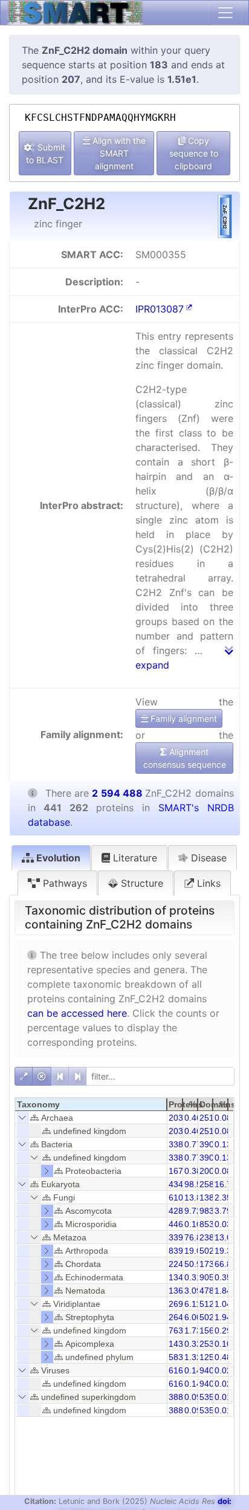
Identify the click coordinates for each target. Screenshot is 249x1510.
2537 (209, 1344)
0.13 (223, 1144)
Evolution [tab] (57, 858)
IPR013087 (159, 309)
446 (176, 1224)
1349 (178, 1277)
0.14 (192, 1370)
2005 (209, 1171)
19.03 (195, 1251)
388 (176, 1397)
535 (206, 1397)
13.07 (225, 1237)
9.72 (192, 1211)
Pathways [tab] (63, 883)
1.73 (192, 1330)
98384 (211, 1211)
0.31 (192, 1277)
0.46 (192, 1118)
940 (206, 1370)
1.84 (223, 1290)
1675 (178, 1171)
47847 (211, 1290)
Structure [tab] (140, 883)
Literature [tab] (133, 858)
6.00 (192, 1317)
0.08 (223, 1118)
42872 (181, 1211)
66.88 (225, 1264)
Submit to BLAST (45, 153)
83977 (181, 1251)
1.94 (223, 1317)
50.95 (195, 1264)
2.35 (223, 1197)
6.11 (192, 1304)
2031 (178, 1118)
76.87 (195, 1237)
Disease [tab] (207, 858)
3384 (178, 1144)
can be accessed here (77, 1013)
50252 (211, 1317)
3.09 (192, 1290)
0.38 (192, 1171)
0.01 (223, 1397)
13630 (181, 1290)
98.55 (195, 1184)
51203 (211, 1304)
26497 (181, 1317)
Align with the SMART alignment (118, 153)
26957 (181, 1304)
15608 (211, 1330)
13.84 (195, 1197)
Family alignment (182, 718)
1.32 (192, 1357)
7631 (178, 1330)
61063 (181, 1197)
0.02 (223, 1370)
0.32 (192, 1344)
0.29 (223, 1330)
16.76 (225, 1184)
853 (206, 1224)
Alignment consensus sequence (184, 758)
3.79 (223, 1211)
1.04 (223, 1304)
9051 (209, 1277)
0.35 (223, 1277)
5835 (178, 1357)
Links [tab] (207, 883)
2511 (208, 1118)
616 (176, 1370)
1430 (178, 1344)
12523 (211, 1357)
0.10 (192, 1224)
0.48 (223, 1357)
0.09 (192, 1397)
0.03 (223, 1224)
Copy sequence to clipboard (193, 153)
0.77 (192, 1144)
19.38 (225, 1251)
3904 (209, 1144)
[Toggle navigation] (225, 13)
